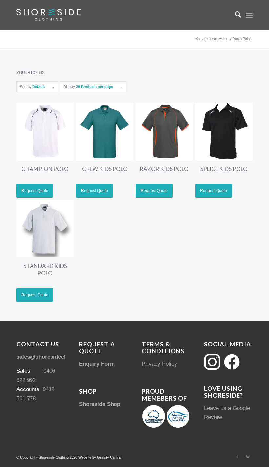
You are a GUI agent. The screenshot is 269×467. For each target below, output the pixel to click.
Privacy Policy (159, 364)
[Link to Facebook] (238, 456)
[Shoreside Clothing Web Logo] (48, 15)
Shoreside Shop (99, 404)
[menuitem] (234, 15)
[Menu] (249, 15)
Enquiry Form (97, 364)
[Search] (234, 15)
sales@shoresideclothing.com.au (59, 357)
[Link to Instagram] (248, 456)
